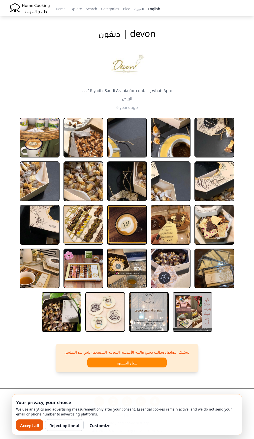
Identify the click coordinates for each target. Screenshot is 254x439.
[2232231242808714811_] (127, 137)
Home (60, 8)
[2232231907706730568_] (127, 181)
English (154, 8)
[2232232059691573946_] (170, 181)
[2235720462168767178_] (83, 225)
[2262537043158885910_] (40, 268)
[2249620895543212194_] (170, 225)
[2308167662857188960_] (192, 312)
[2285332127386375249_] (214, 268)
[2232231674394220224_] (40, 181)
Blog (126, 8)
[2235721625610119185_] (127, 225)
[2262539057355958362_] (83, 268)
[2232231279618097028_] (170, 137)
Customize (100, 425)
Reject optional (64, 425)
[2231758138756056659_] (40, 137)
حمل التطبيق (127, 362)
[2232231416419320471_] (214, 137)
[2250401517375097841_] (214, 225)
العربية (139, 8)
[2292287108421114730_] (105, 312)
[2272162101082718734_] (127, 268)
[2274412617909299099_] (170, 268)
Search (91, 8)
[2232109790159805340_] (83, 137)
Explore (75, 8)
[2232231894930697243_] (83, 181)
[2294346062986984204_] (149, 312)
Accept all (29, 425)
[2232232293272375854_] (214, 181)
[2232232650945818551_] (40, 225)
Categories (110, 8)
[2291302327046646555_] (61, 312)
